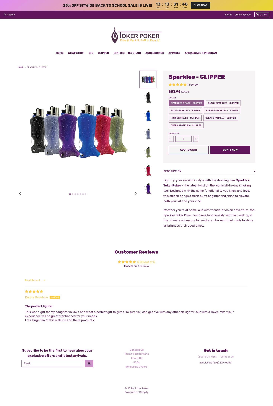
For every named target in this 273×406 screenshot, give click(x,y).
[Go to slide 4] (78, 194)
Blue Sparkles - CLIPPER (185, 110)
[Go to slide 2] (72, 194)
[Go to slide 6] (83, 194)
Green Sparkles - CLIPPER (186, 125)
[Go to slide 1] (70, 194)
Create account (243, 14)
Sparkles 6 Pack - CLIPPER (186, 103)
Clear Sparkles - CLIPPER (220, 118)
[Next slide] (135, 193)
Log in (228, 14)
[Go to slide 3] (75, 194)
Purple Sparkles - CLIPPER (222, 110)
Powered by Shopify (137, 392)
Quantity (174, 133)
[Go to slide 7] (85, 194)
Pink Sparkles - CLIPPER (185, 118)
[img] (34, 291)
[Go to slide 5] (80, 194)
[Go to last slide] (20, 193)
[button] (178, 84)
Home (20, 67)
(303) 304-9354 (207, 356)
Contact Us (227, 356)
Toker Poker (142, 388)
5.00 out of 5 (146, 262)
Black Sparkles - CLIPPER (223, 103)
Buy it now (230, 149)
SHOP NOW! (200, 5)
